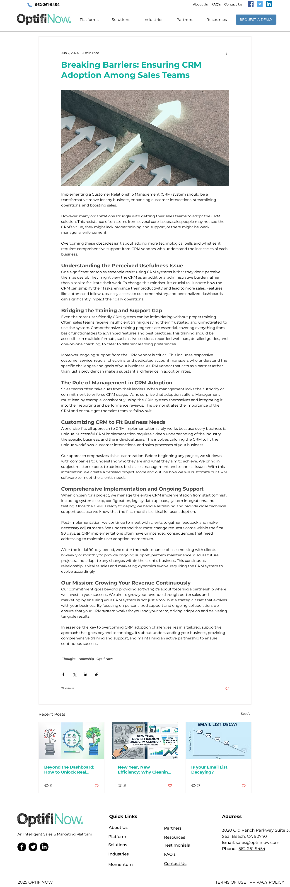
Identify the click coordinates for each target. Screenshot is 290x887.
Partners (172, 828)
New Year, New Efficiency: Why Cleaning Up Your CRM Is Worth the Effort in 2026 (144, 770)
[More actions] (226, 53)
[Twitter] (260, 4)
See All (246, 714)
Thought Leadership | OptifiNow (87, 659)
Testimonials (177, 845)
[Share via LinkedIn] (85, 674)
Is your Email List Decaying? (209, 770)
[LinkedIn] (269, 4)
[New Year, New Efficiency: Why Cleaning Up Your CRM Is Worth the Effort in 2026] (145, 740)
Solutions (117, 844)
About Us (200, 4)
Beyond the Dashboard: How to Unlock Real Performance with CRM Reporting (69, 770)
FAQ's (216, 4)
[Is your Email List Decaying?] (218, 740)
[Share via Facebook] (63, 674)
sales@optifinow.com (257, 842)
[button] (217, 19)
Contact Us (233, 4)
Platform (117, 836)
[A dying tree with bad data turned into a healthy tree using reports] (71, 740)
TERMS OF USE (230, 882)
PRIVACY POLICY (266, 882)
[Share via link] (96, 674)
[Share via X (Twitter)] (74, 674)
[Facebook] (251, 4)
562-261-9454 (252, 848)
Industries (118, 854)
